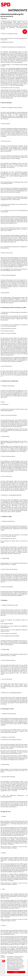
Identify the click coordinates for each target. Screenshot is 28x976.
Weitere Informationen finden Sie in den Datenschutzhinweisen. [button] (15, 968)
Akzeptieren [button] (16, 972)
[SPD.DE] (5, 961)
